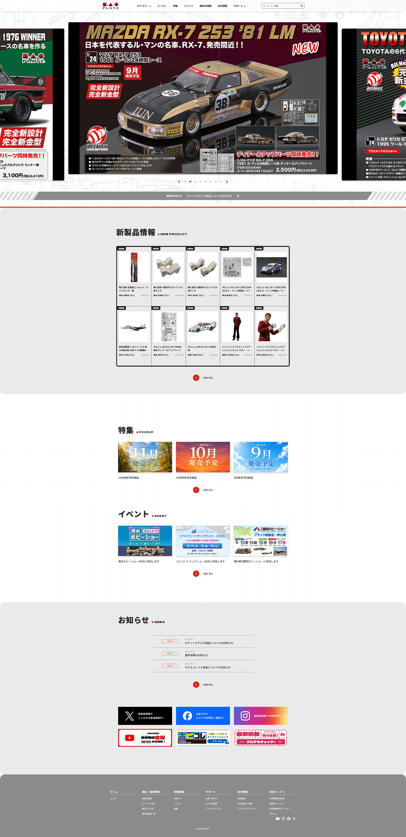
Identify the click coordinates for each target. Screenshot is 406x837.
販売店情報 (206, 5)
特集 (175, 5)
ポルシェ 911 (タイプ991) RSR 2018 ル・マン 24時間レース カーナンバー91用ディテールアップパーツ (237, 289)
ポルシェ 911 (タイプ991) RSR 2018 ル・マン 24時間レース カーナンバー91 (271, 289)
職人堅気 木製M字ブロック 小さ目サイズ (168, 289)
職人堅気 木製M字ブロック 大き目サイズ (202, 289)
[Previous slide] (179, 181)
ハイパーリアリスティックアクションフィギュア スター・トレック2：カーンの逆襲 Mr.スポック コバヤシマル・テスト (237, 348)
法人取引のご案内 (245, 803)
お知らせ (170, 641)
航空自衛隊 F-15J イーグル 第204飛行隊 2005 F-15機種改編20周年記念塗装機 (133, 348)
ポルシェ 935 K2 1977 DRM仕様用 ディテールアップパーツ (167, 348)
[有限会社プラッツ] (111, 5)
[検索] (301, 6)
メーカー (162, 5)
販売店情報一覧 (148, 814)
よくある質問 (211, 803)
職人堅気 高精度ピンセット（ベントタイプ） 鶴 (133, 289)
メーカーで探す (148, 803)
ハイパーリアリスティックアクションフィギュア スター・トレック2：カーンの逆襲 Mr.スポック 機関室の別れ (271, 348)
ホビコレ (273, 814)
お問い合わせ (211, 798)
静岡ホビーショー (277, 803)
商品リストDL (148, 808)
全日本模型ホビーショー (279, 808)
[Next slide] (227, 181)
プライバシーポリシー (247, 808)
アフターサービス (213, 808)
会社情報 (222, 5)
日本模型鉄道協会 (277, 798)
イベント (188, 5)
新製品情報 (147, 798)
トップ (113, 798)
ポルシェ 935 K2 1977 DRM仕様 (202, 348)
